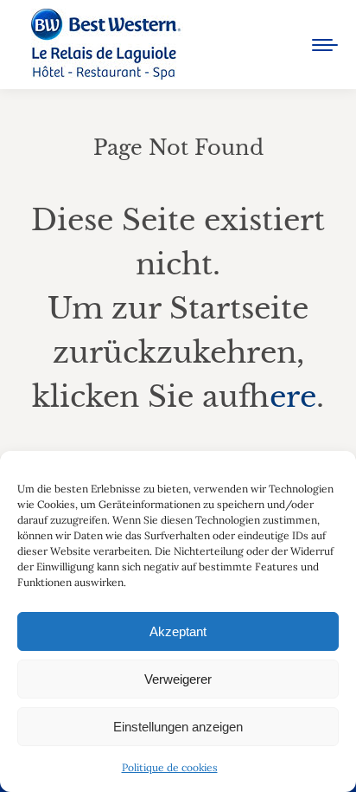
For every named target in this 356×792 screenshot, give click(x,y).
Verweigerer (178, 679)
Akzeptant (178, 631)
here (293, 396)
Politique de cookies (170, 767)
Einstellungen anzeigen (178, 726)
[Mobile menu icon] (325, 45)
